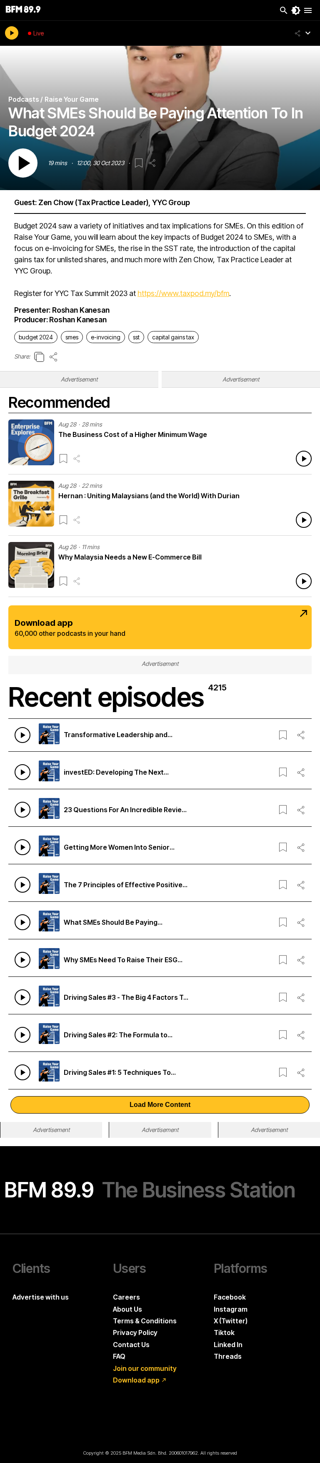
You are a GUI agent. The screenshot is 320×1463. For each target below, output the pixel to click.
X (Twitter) (231, 1321)
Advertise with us (40, 1297)
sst (136, 337)
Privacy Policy (135, 1332)
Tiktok (224, 1332)
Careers (126, 1297)
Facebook (230, 1297)
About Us (127, 1309)
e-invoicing (105, 337)
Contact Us (131, 1344)
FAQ (119, 1356)
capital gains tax (173, 337)
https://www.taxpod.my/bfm (183, 293)
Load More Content (160, 1104)
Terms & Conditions (145, 1321)
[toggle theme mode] (296, 10)
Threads (228, 1356)
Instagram (231, 1309)
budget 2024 (36, 337)
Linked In (228, 1344)
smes (71, 337)
